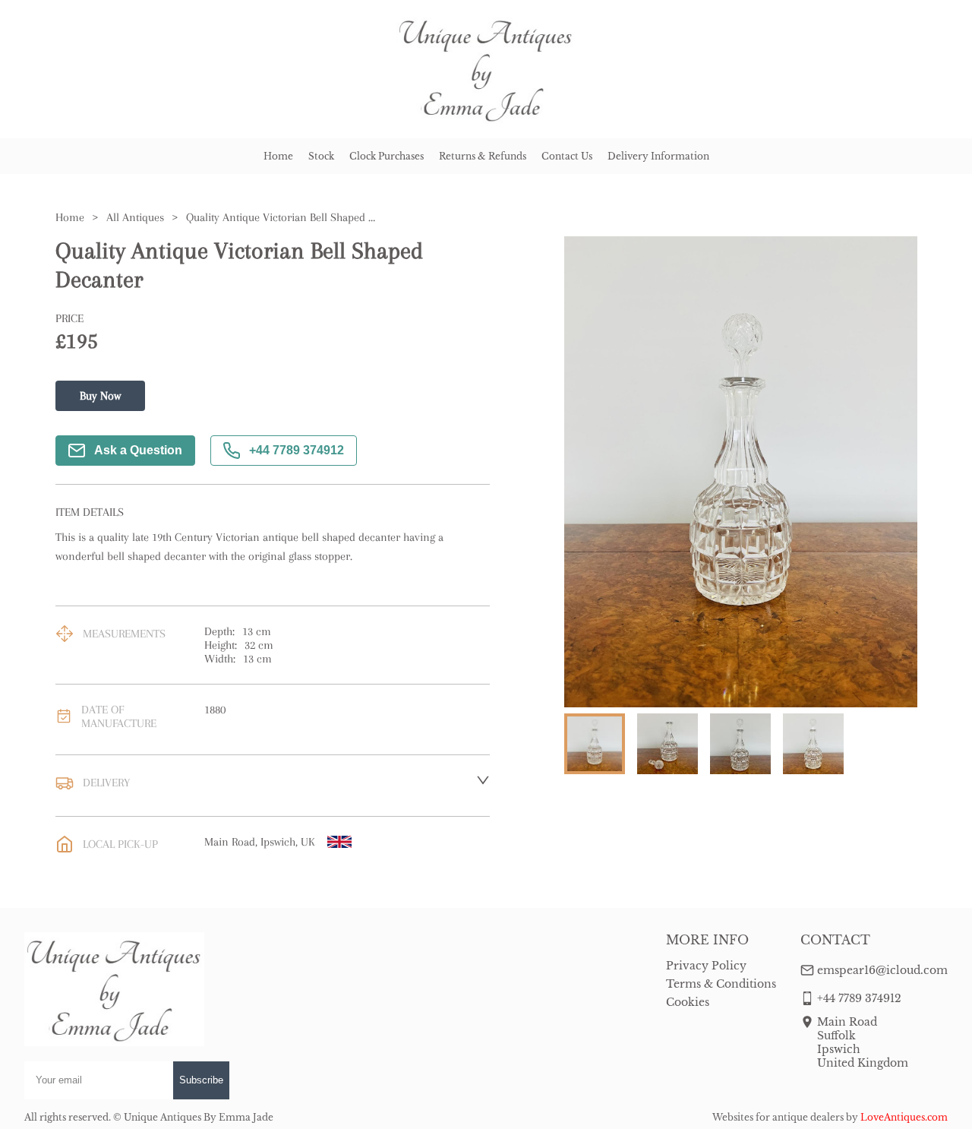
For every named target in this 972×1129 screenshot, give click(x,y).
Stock (321, 156)
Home (278, 156)
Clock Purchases (386, 156)
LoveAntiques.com (904, 1117)
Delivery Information (658, 156)
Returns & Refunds (482, 156)
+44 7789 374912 (296, 450)
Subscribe (201, 1080)
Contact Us (566, 156)
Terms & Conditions (721, 984)
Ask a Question (138, 450)
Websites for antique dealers (778, 1117)
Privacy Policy (706, 965)
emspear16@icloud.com (882, 970)
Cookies (687, 1002)
